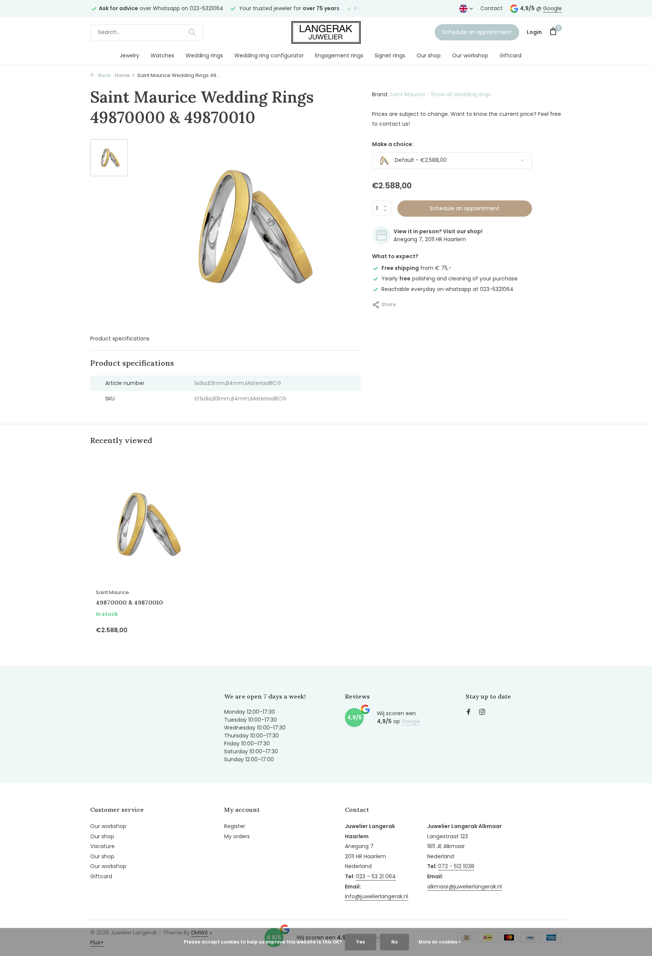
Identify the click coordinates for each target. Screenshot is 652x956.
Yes (360, 942)
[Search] (192, 32)
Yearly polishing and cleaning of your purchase (449, 278)
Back (104, 75)
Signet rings (390, 55)
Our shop (429, 55)
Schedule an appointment (477, 32)
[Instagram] (482, 712)
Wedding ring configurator (269, 55)
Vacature (102, 846)
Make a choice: (393, 144)
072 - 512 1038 (456, 866)
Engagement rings (339, 55)
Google (552, 8)
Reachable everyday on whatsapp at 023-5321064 (447, 289)
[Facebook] (469, 712)
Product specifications (119, 338)
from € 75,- (416, 268)
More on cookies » (439, 942)
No (394, 942)
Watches (162, 55)
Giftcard (510, 55)
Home (122, 75)
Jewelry (129, 55)
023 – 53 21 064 (376, 876)
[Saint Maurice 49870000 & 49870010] (145, 524)
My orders (237, 836)
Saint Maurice (408, 94)
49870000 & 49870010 (129, 602)
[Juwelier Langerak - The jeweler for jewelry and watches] (325, 32)
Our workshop (470, 55)
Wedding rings (204, 55)
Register (234, 826)
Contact (491, 8)
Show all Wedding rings (461, 94)
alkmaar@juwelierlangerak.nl (464, 886)
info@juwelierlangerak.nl (376, 896)
